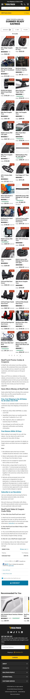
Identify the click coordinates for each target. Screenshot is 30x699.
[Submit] (27, 647)
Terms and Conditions (15, 694)
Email (2, 644)
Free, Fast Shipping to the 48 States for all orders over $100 (14, 400)
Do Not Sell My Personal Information (15, 689)
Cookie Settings (21, 691)
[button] (15, 664)
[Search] (27, 8)
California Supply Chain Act (11, 691)
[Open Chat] (22, 4)
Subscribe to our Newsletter (11, 492)
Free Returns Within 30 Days (11, 431)
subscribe (11, 523)
